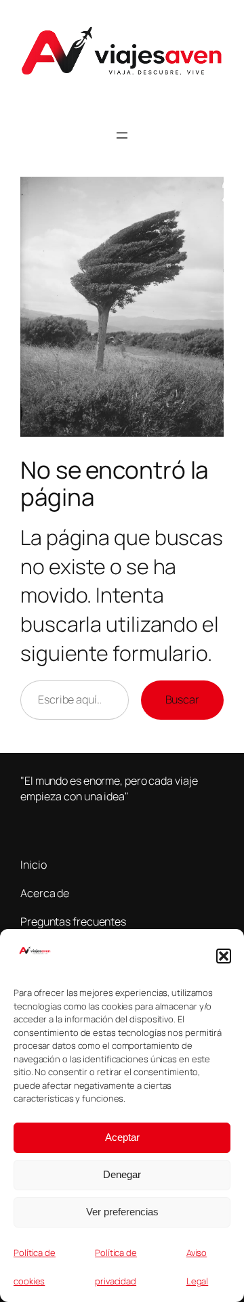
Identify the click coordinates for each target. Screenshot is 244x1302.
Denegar (122, 1174)
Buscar (182, 699)
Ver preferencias (122, 1211)
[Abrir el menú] (122, 135)
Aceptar (122, 1137)
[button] (223, 956)
